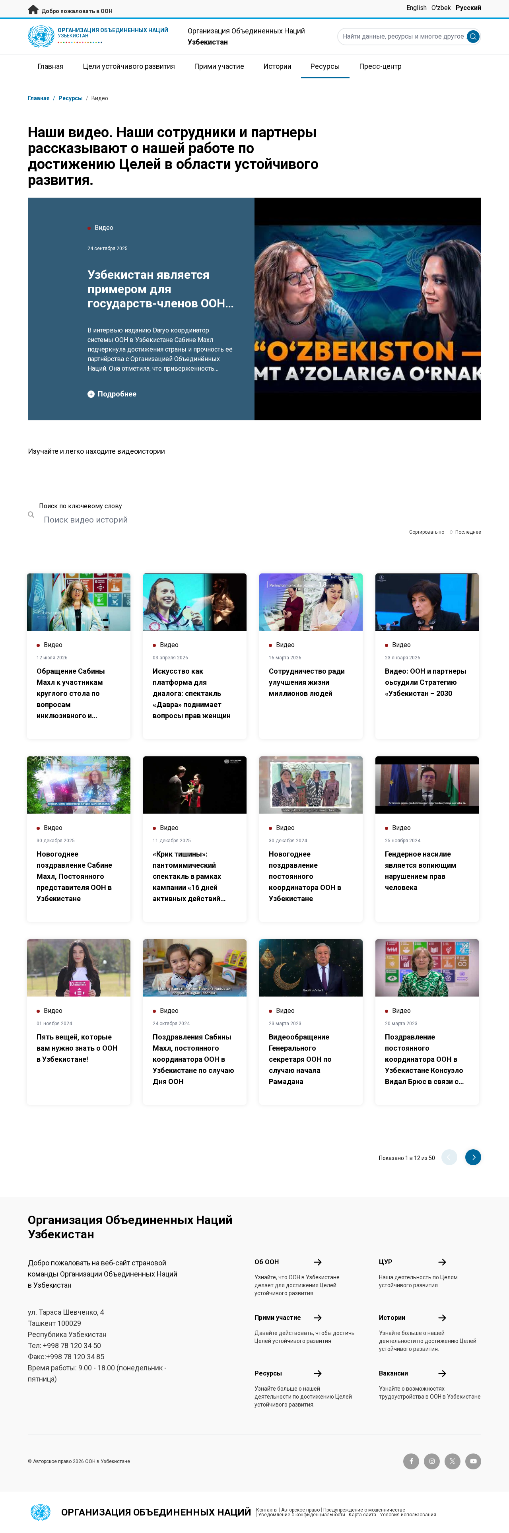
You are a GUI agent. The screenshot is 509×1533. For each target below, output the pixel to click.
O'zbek (441, 8)
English (416, 8)
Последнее (468, 532)
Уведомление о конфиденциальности (301, 1514)
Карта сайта (362, 1514)
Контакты (267, 1510)
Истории (392, 1317)
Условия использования (408, 1514)
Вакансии (393, 1373)
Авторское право (300, 1510)
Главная (39, 98)
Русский (468, 8)
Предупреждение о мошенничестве (364, 1510)
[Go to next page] (473, 1157)
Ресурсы (268, 1373)
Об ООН (266, 1262)
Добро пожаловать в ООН (76, 11)
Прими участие (277, 1317)
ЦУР (385, 1262)
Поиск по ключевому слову (80, 506)
